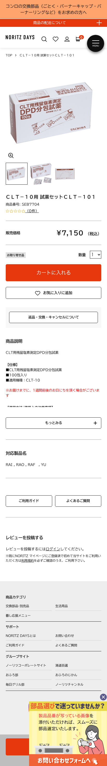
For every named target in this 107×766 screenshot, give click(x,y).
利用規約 (27, 560)
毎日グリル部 (15, 684)
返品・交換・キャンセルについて (53, 317)
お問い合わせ (64, 635)
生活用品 (61, 605)
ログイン (53, 549)
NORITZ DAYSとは (21, 635)
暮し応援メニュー (18, 615)
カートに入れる (53, 272)
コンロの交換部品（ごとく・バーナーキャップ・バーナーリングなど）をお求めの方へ (53, 9)
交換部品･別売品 (17, 605)
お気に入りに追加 (57, 293)
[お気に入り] (55, 39)
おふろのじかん (66, 674)
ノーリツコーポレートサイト (26, 665)
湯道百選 (61, 665)
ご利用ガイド (29, 501)
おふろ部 (12, 674)
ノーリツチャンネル (69, 684)
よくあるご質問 (78, 501)
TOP (9, 55)
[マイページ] (67, 39)
